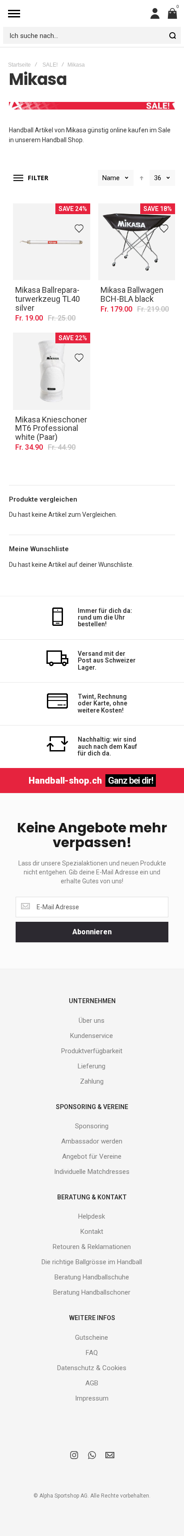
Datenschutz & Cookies (91, 1368)
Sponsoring (92, 1126)
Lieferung (91, 1066)
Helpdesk (91, 1216)
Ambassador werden (91, 1141)
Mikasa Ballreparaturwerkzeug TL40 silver (51, 242)
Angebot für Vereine (91, 1156)
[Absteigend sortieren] (142, 178)
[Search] (172, 35)
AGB (91, 1383)
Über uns (92, 1021)
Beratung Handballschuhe (91, 1277)
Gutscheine (91, 1337)
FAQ (92, 1353)
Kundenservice (91, 1036)
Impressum (92, 1398)
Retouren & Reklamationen (92, 1247)
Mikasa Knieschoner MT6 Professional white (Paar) (51, 371)
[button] (80, 227)
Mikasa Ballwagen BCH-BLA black (137, 242)
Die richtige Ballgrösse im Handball (92, 1262)
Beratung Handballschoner (91, 1292)
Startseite (19, 65)
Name (111, 178)
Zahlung (92, 1081)
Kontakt (91, 1232)
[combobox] (92, 35)
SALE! (50, 65)
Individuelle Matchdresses (92, 1172)
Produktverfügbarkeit (91, 1051)
